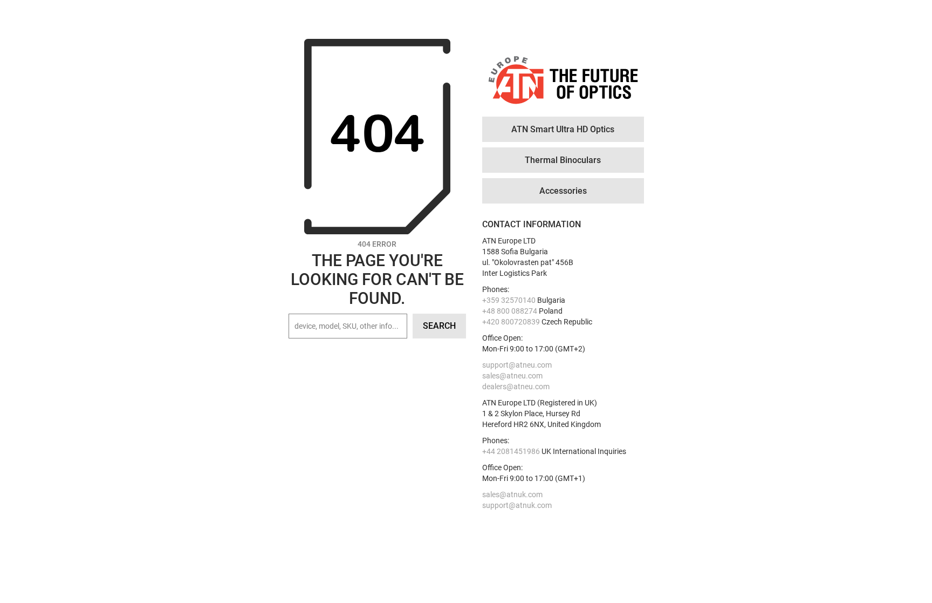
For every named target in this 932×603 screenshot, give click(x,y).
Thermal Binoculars (563, 160)
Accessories (563, 191)
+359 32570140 (509, 300)
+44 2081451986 (511, 451)
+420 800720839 (511, 321)
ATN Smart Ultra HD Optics (562, 129)
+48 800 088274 (509, 311)
